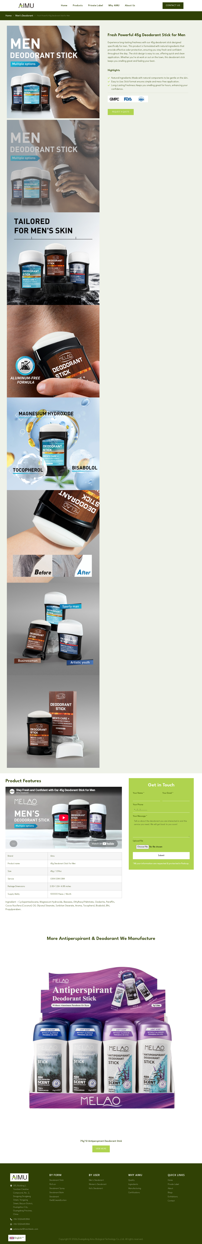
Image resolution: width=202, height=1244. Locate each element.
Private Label (95, 5)
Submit (161, 856)
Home (64, 5)
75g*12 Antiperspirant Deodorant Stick (101, 1141)
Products (78, 5)
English (18, 1238)
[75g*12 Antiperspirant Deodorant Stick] (101, 1040)
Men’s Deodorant (24, 16)
